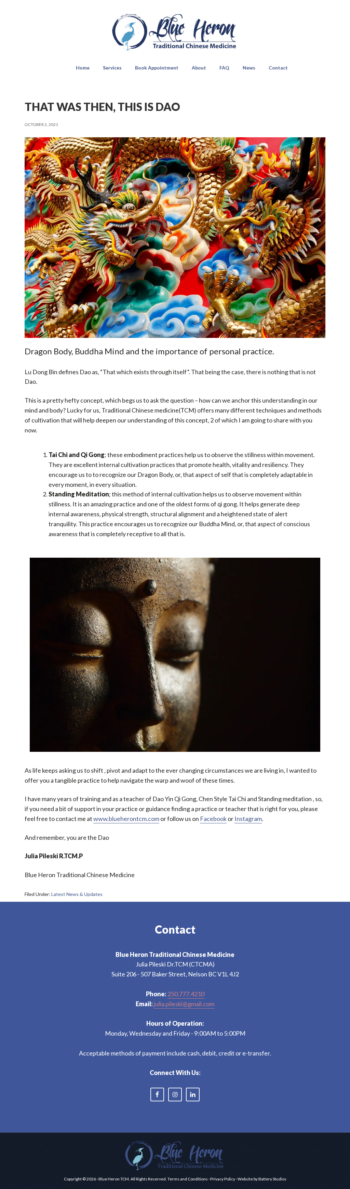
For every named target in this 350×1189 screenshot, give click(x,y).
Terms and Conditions (187, 1178)
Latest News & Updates (77, 894)
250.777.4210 (185, 994)
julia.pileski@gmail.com (184, 1004)
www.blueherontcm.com (126, 818)
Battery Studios (272, 1178)
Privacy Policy (222, 1178)
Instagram (248, 818)
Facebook (213, 818)
